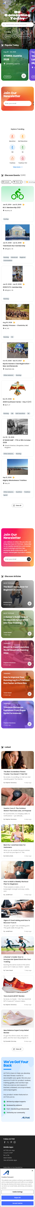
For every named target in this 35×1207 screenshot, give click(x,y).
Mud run (28, 32)
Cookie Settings (18, 1192)
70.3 (23, 159)
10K (15, 36)
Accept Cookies (17, 1203)
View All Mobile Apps (10, 1160)
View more (17, 167)
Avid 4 (8, 36)
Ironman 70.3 (18, 32)
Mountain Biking (24, 36)
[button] (14, 65)
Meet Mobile (8, 1158)
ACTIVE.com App (9, 1150)
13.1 (22, 137)
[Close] (32, 1170)
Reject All (17, 1197)
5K (22, 148)
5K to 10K (6, 1155)
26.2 (12, 137)
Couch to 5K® (8, 1153)
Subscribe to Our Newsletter (13, 1167)
